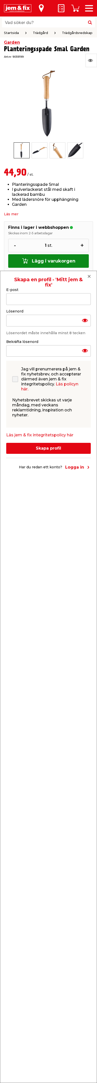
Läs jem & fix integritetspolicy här (39, 435)
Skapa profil (48, 448)
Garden (12, 42)
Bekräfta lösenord (22, 341)
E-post (12, 289)
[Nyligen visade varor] (91, 60)
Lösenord (14, 311)
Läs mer (11, 214)
